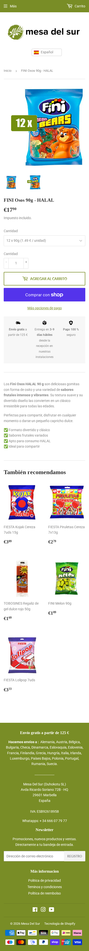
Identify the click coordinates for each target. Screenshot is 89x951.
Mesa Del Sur (30, 923)
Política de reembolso (44, 893)
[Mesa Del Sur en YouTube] (51, 910)
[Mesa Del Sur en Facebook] (35, 910)
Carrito (79, 6)
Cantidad (11, 231)
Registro (74, 856)
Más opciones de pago (44, 308)
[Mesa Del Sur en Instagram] (43, 910)
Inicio (7, 70)
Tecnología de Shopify (59, 923)
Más (13, 6)
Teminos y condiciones (44, 887)
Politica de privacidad (44, 880)
